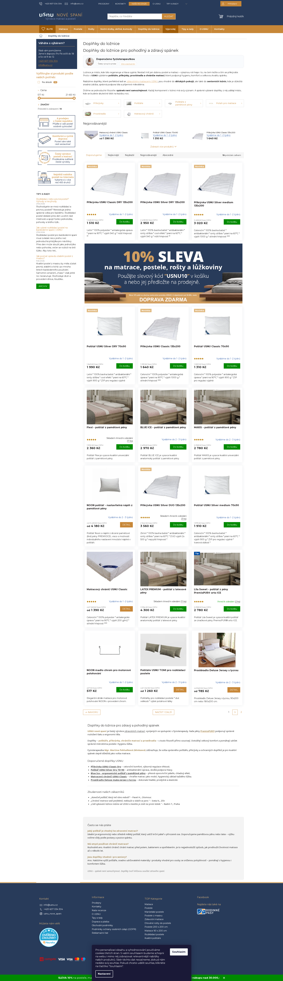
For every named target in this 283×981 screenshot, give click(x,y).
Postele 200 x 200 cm (156, 927)
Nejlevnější (113, 155)
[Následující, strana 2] (235, 712)
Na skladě (49, 82)
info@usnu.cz (45, 65)
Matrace (149, 904)
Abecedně (168, 155)
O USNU (157, 4)
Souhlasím (179, 951)
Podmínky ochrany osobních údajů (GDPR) (114, 929)
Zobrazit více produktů (162, 146)
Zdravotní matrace (154, 919)
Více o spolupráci (128, 64)
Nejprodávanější (148, 155)
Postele (149, 908)
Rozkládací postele (154, 934)
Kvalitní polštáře (153, 938)
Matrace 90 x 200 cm (156, 930)
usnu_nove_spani (52, 913)
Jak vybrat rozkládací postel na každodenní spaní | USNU (52, 229)
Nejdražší (129, 155)
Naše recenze (139, 4)
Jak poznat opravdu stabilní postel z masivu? (54, 257)
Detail (126, 524)
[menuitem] (47, 29)
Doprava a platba (100, 921)
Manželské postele (154, 912)
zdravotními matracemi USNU (142, 81)
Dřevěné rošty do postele (158, 923)
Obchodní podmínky (102, 925)
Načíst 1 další (163, 712)
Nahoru (93, 712)
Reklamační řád (100, 933)
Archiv (43, 286)
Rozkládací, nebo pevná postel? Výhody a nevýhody (52, 200)
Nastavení (104, 973)
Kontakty (120, 4)
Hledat (168, 16)
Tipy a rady (173, 4)
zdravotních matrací (134, 731)
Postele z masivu (153, 915)
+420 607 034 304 (48, 61)
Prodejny (103, 4)
